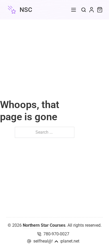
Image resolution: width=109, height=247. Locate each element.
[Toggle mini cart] (100, 10)
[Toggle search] (83, 9)
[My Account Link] (91, 10)
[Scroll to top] (56, 241)
